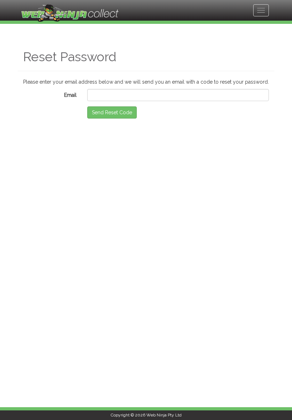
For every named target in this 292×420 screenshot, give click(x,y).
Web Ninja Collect (70, 13)
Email (70, 95)
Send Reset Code (112, 112)
